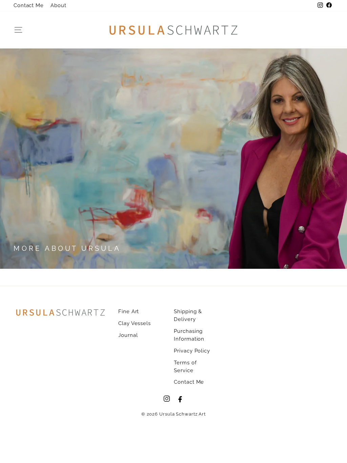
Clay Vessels (134, 323)
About (58, 5)
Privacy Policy (192, 351)
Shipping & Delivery (188, 315)
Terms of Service (185, 367)
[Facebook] (180, 398)
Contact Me (29, 5)
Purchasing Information (189, 335)
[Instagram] (166, 398)
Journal (128, 335)
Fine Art (128, 311)
